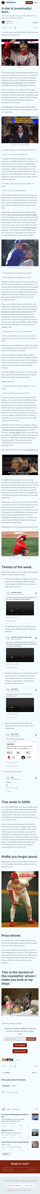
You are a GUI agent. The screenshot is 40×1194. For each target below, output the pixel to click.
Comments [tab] (6, 1086)
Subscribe (29, 2)
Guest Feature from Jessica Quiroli (15, 1142)
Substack (11, 1190)
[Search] (37, 1109)
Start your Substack (15, 1185)
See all (5, 1154)
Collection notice (31, 1181)
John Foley (9, 21)
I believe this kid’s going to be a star (14, 430)
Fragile (4, 327)
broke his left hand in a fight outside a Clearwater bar (18, 310)
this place (24, 495)
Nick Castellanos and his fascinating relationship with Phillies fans (12, 1120)
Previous (7, 1073)
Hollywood (9, 107)
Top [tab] (4, 1109)
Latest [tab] (8, 1109)
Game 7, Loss (5, 1144)
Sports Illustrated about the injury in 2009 (22, 215)
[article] (20, 1120)
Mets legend (16, 432)
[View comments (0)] (10, 28)
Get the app (29, 1185)
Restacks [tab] (13, 1086)
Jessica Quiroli (16, 1147)
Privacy (18, 1181)
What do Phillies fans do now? (11, 1133)
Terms (23, 1181)
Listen (36, 22)
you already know (32, 450)
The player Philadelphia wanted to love (14, 1116)
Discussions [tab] (15, 1109)
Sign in (36, 2)
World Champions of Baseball (11, 83)
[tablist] (9, 1086)
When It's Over (7, 1130)
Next (33, 1073)
